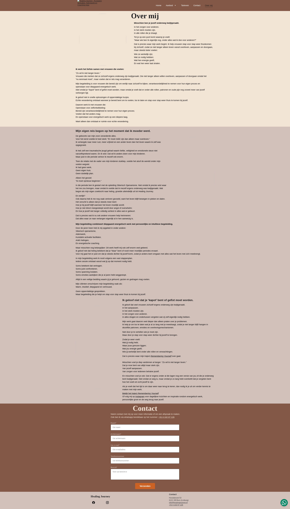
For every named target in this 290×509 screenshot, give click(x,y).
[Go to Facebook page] (94, 502)
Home (158, 5)
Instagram (139, 396)
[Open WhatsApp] (284, 502)
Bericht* (114, 467)
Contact (196, 5)
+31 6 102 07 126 (166, 417)
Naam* (113, 423)
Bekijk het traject (130, 393)
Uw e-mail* (115, 445)
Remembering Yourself (161, 356)
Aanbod (169, 5)
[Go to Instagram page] (107, 502)
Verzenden (145, 486)
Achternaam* (116, 434)
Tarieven (185, 5)
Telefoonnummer (117, 456)
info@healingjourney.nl (178, 503)
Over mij (209, 5)
